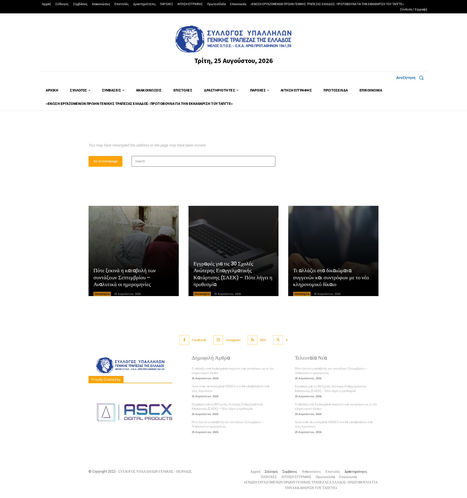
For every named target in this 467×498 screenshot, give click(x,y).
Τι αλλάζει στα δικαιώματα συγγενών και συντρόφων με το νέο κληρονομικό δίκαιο (331, 277)
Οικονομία (102, 294)
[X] (278, 340)
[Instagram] (218, 340)
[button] (411, 77)
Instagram (233, 340)
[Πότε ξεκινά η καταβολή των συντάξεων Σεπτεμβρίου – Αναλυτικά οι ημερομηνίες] (134, 251)
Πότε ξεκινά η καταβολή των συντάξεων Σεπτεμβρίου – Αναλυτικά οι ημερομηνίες (124, 277)
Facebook (199, 340)
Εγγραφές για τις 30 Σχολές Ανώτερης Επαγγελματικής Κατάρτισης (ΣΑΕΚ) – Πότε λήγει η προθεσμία (232, 274)
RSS (263, 340)
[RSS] (252, 340)
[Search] (270, 161)
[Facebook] (184, 340)
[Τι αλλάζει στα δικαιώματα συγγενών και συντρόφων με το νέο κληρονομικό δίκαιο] (333, 251)
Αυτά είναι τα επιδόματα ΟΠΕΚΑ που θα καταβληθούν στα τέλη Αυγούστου (333, 424)
